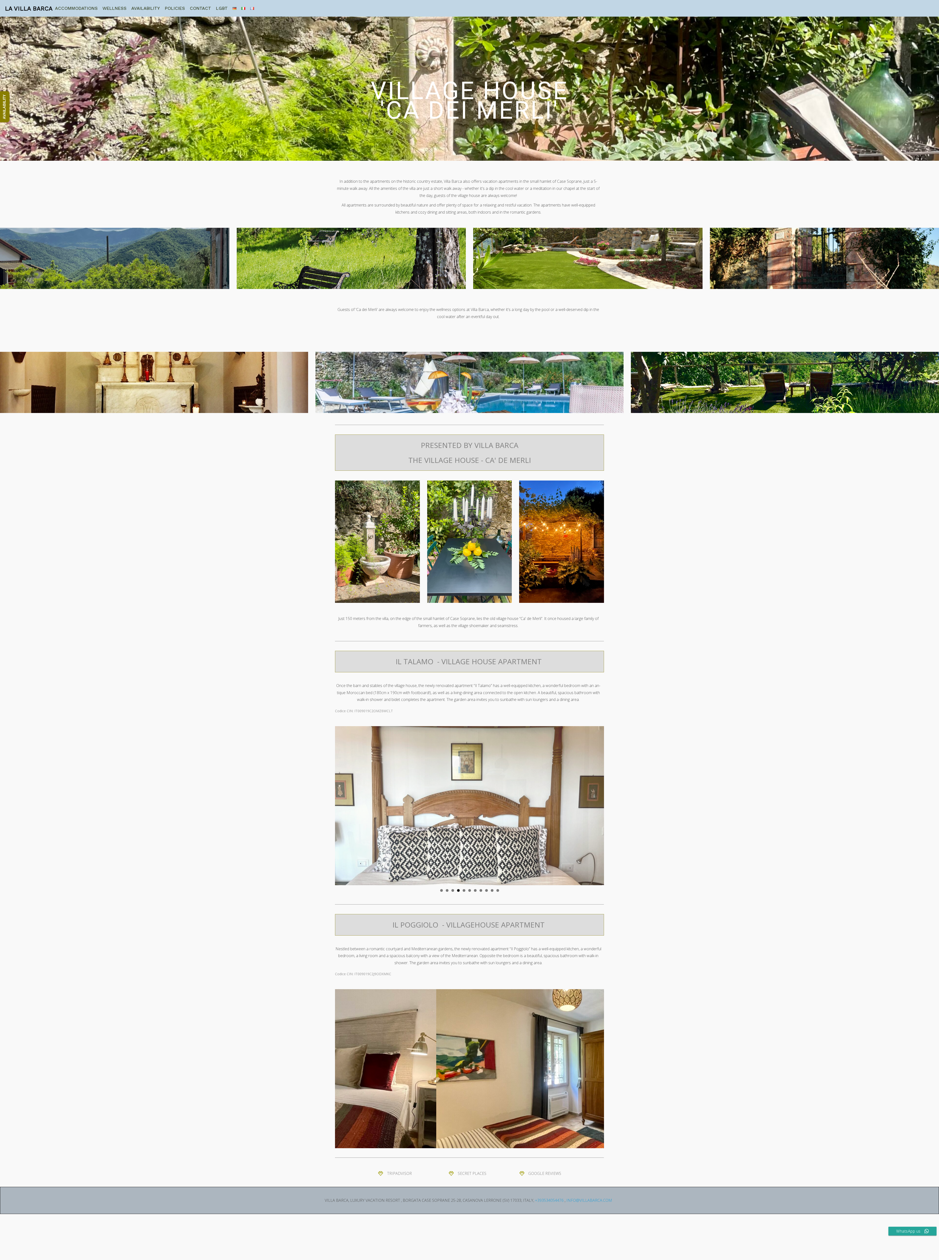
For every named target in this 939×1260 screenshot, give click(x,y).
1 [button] (441, 890)
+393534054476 (549, 1200)
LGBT (222, 8)
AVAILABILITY (145, 8)
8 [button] (481, 890)
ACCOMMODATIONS (76, 8)
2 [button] (447, 890)
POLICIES (175, 8)
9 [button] (486, 890)
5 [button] (464, 890)
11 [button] (497, 890)
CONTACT (200, 8)
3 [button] (452, 890)
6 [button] (469, 890)
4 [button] (458, 890)
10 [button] (492, 890)
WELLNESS (114, 8)
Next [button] (598, 804)
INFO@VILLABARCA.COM (589, 1200)
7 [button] (475, 890)
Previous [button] (341, 804)
